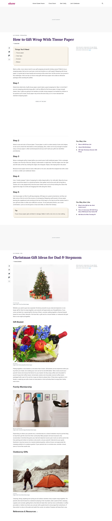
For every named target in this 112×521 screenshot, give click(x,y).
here (90, 50)
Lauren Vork (16, 43)
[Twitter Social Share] (9, 51)
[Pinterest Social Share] (9, 269)
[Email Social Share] (9, 59)
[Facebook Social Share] (9, 48)
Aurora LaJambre (17, 261)
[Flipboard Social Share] (9, 55)
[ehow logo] (11, 3)
